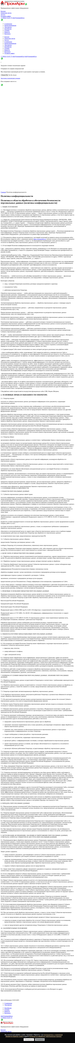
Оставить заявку (6, 16)
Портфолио (8, 29)
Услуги (3, 14)
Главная (3, 192)
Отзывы (6, 30)
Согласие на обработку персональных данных (45, 1036)
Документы (8, 27)
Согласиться (29, 1039)
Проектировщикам (10, 25)
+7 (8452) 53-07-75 (6, 18)
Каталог (3, 11)
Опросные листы (6, 13)
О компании (8, 24)
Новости (7, 32)
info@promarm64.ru (18, 18)
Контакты (7, 33)
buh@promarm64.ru (31, 56)
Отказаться (39, 1039)
